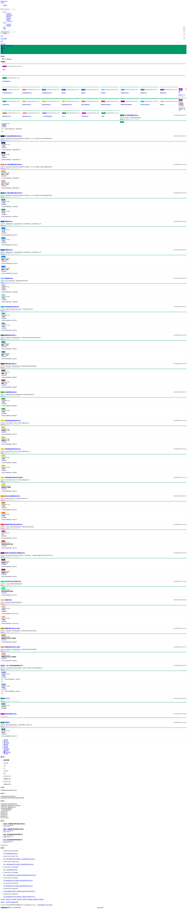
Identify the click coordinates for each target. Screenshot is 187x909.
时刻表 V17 (3, 367)
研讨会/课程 (4, 38)
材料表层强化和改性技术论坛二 (46, 104)
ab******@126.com (8, 825)
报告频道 (8, 25)
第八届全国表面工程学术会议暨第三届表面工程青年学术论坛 (19, 891)
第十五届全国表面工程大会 (11, 853)
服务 (5, 28)
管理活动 (6, 753)
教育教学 (103, 116)
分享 (2, 53)
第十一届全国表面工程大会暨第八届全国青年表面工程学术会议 (20, 875)
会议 (5, 22)
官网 (2, 50)
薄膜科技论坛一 (9, 221)
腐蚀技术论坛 (162, 104)
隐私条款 (30, 899)
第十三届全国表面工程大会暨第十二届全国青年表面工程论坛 (19, 859)
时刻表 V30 (3, 225)
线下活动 (5, 45)
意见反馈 (19, 899)
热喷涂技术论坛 (9, 278)
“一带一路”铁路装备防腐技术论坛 (47, 116)
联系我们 (41, 899)
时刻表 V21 (3, 396)
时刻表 (7, 743)
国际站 (5, 5)
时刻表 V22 (3, 140)
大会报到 (3, 69)
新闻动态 (8, 899)
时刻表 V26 (3, 168)
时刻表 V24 (3, 424)
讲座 (2, 36)
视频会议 (8, 16)
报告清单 (6, 746)
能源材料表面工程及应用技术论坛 (106, 104)
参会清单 (6, 747)
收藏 (2, 51)
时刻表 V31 (3, 197)
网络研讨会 (9, 15)
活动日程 (6, 741)
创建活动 (5, 33)
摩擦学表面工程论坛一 (11, 335)
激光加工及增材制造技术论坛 (85, 104)
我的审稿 (8, 752)
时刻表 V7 (3, 585)
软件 (5, 12)
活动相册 (6, 750)
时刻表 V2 (3, 907)
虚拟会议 (8, 18)
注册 (4, 44)
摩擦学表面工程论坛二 (11, 363)
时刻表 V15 (3, 528)
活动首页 (6, 739)
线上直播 (10, 45)
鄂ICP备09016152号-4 (30, 905)
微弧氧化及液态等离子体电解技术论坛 (126, 104)
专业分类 (8, 24)
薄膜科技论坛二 (9, 249)
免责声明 (24, 899)
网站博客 (14, 899)
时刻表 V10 (122, 119)
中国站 (2, 2)
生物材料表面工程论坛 (5, 104)
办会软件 (8, 13)
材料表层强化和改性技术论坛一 (26, 104)
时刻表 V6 (3, 669)
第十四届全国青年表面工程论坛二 (13, 164)
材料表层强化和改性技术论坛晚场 (67, 104)
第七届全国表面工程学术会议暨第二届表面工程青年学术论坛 (19, 896)
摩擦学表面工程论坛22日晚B (26, 116)
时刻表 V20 (3, 651)
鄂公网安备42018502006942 (45, 905)
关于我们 (3, 899)
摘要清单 (6, 744)
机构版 (8, 19)
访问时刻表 (181, 105)
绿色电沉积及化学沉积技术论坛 (145, 104)
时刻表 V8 (3, 339)
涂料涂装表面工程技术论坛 (12, 306)
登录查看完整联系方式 (4, 845)
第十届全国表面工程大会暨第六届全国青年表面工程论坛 (18, 880)
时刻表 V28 (3, 500)
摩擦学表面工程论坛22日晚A (6, 116)
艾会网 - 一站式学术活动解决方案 (9, 902)
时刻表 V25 (3, 310)
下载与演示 (9, 21)
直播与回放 (6, 749)
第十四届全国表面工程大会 (6, 81)
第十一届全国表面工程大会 (11, 869)
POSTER (63, 116)
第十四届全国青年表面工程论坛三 (13, 193)
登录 (2, 44)
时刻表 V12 (3, 253)
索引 (5, 27)
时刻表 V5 (181, 94)
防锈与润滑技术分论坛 (85, 116)
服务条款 (35, 899)
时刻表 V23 (3, 481)
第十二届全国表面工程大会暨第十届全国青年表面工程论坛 (19, 864)
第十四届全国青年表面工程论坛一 (13, 136)
